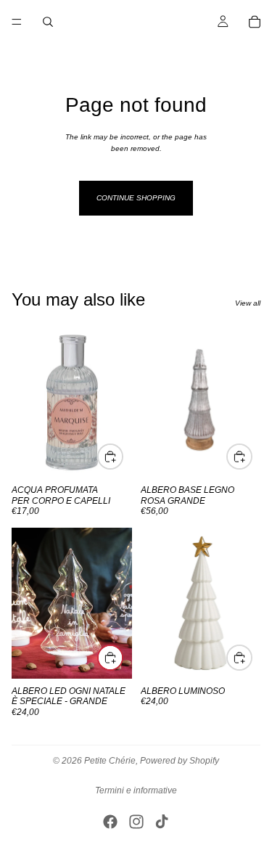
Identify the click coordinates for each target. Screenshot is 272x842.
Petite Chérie (110, 761)
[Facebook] (110, 821)
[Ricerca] (48, 22)
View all (247, 303)
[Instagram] (136, 821)
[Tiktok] (161, 821)
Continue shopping (136, 198)
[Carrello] (255, 22)
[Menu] (16, 21)
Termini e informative (136, 790)
